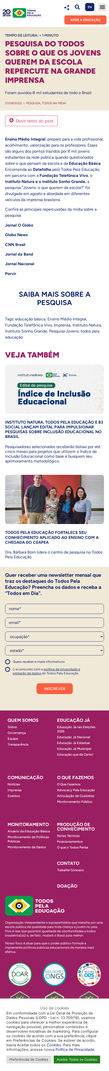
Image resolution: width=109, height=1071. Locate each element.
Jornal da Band (19, 254)
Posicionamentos (70, 841)
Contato (68, 863)
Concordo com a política (23, 664)
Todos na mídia (54, 103)
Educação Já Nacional (73, 737)
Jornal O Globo (19, 225)
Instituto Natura (86, 325)
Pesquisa (33, 103)
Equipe (13, 738)
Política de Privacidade (75, 1049)
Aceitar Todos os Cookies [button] (77, 1059)
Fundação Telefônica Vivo (28, 325)
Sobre (12, 727)
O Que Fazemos (68, 784)
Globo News (16, 234)
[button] (77, 7)
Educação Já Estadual (73, 743)
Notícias (14, 784)
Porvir (10, 273)
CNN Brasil (15, 244)
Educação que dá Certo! (75, 754)
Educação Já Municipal (74, 749)
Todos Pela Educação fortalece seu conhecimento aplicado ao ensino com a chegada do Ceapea (52, 537)
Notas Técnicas (68, 836)
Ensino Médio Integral (66, 319)
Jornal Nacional (19, 263)
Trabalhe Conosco (70, 870)
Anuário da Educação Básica (29, 831)
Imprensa (62, 325)
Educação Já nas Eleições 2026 (76, 729)
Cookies (54, 1045)
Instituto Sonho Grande (26, 331)
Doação (67, 886)
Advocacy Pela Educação (76, 790)
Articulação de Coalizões (75, 796)
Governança (17, 733)
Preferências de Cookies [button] (28, 1059)
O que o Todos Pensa (72, 847)
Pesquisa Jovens (64, 331)
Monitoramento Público (74, 802)
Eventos (14, 796)
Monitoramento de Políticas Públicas (28, 839)
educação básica (30, 319)
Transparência (18, 744)
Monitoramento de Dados (27, 847)
